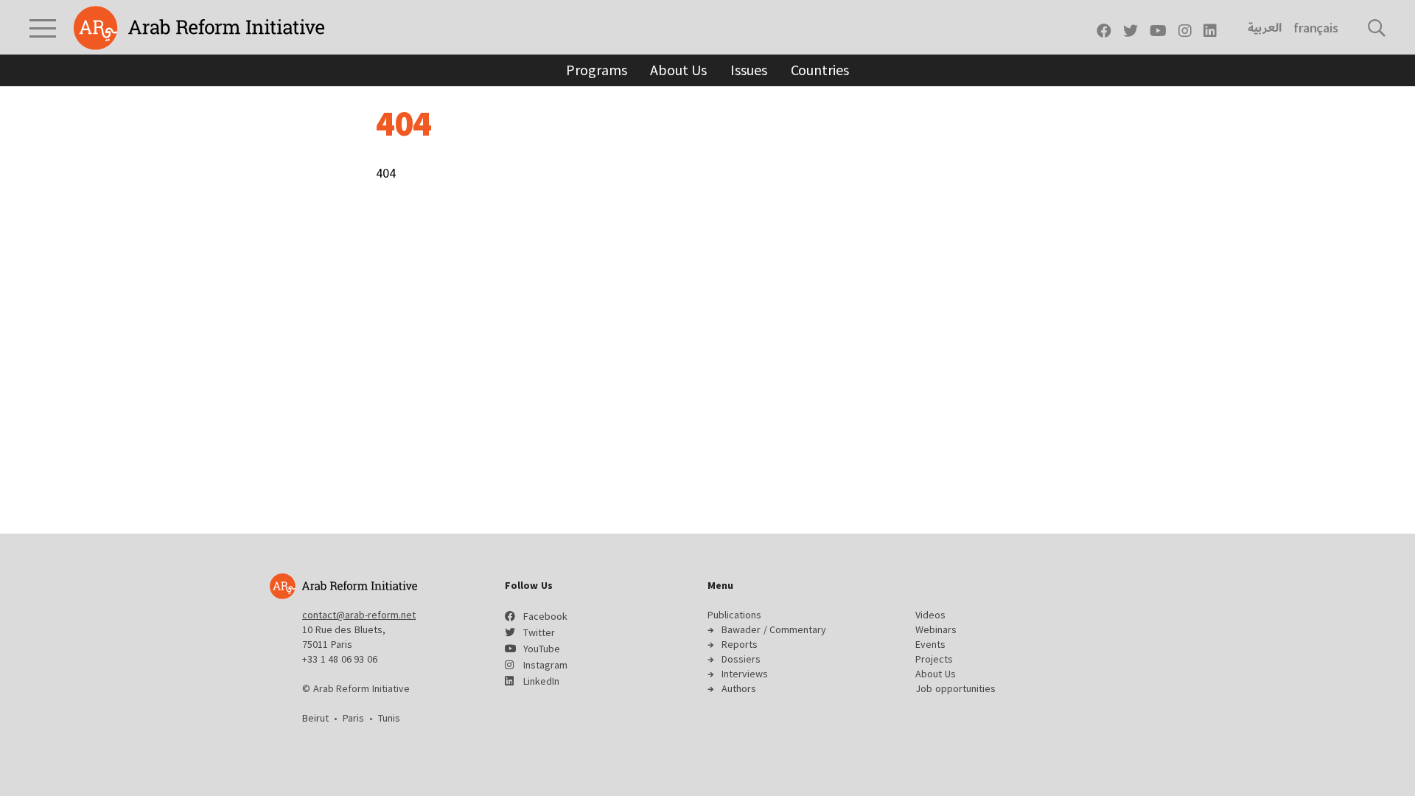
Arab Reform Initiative (199, 28)
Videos (930, 614)
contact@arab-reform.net (359, 614)
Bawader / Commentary (774, 629)
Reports (740, 644)
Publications (734, 614)
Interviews (745, 673)
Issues (748, 69)
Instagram (545, 664)
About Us (678, 69)
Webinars (936, 629)
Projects (934, 659)
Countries (820, 69)
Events (930, 644)
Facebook (545, 616)
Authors (739, 688)
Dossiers (741, 659)
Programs (596, 69)
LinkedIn (541, 681)
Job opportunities (955, 688)
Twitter (539, 632)
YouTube (541, 648)
